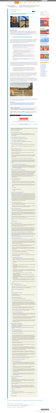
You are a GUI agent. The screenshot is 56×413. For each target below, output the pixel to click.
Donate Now (24, 118)
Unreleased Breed (20, 112)
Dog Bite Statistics (43, 66)
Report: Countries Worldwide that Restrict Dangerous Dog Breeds (44, 60)
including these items (31, 109)
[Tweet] (33, 11)
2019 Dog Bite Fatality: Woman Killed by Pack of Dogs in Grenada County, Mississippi (23, 103)
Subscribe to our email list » (24, 124)
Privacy (17, 403)
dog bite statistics (21, 2)
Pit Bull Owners (43, 70)
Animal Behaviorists (43, 64)
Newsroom (8, 403)
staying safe (38, 2)
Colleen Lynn (25, 112)
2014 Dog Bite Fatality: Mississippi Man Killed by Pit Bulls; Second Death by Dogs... (23, 104)
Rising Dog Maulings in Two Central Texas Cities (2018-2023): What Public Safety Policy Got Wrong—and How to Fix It (44, 52)
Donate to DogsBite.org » (44, 18)
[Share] (34, 11)
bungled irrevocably (20, 33)
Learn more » (32, 121)
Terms (14, 403)
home (8, 400)
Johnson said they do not (17, 78)
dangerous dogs (25, 2)
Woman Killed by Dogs (13, 30)
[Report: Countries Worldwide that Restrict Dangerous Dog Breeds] (44, 56)
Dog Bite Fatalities (19, 111)
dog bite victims (34, 2)
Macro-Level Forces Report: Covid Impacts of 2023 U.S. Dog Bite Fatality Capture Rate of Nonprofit (44, 44)
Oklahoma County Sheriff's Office (19, 44)
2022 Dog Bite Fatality (27, 111)
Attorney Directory (21, 403)
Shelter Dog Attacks (43, 73)
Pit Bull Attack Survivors (44, 71)
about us (11, 400)
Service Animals (43, 72)
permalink (33, 112)
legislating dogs (30, 2)
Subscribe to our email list (44, 409)
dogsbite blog (16, 2)
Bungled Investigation (33, 111)
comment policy (18, 130)
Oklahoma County (15, 112)
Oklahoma (11, 112)
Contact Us (12, 403)
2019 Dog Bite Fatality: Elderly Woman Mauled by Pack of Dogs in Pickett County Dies (23, 102)
